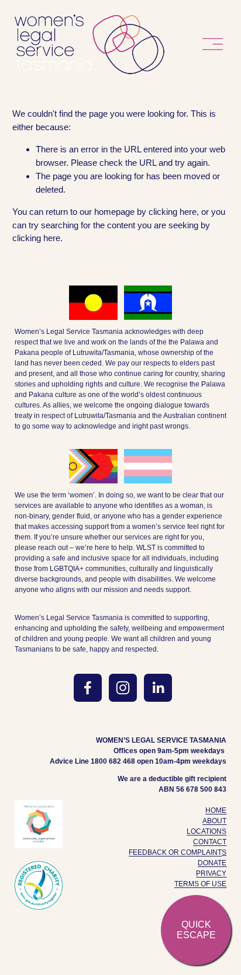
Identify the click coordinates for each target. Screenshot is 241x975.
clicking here (173, 212)
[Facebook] (88, 688)
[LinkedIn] (158, 688)
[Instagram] (123, 688)
